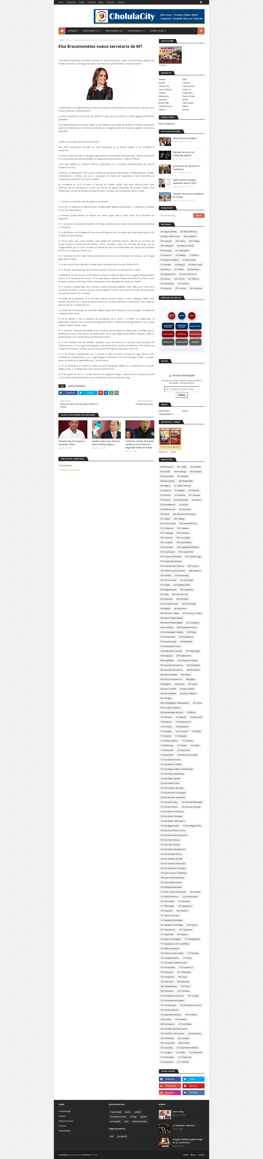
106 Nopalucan (182, 727)
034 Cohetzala (183, 533)
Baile (184, 79)
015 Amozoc (165, 495)
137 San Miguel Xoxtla (192, 826)
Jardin (185, 99)
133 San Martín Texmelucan (172, 812)
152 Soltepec (195, 892)
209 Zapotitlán (166, 1048)
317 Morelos (165, 265)
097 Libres (197, 703)
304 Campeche (190, 236)
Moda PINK (164, 103)
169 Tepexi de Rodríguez (170, 939)
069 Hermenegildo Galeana (171, 632)
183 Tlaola (182, 977)
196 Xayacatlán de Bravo (170, 1015)
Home (185, 1155)
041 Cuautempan (167, 552)
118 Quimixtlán (166, 755)
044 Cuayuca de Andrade (170, 561)
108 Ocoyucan (182, 731)
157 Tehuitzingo (167, 906)
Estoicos (162, 93)
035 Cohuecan (166, 538)
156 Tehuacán (184, 901)
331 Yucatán (180, 288)
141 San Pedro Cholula (170, 845)
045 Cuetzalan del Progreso (172, 566)
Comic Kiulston (165, 89)
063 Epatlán (165, 609)
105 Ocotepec (166, 727)
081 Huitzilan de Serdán (188, 660)
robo (126, 1121)
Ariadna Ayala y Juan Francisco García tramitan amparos (106, 443)
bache (62, 1116)
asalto (127, 1112)
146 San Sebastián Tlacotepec (173, 868)
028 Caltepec (179, 519)
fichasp (133, 1117)
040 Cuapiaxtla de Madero (188, 547)
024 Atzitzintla (185, 509)
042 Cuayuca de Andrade (170, 557)
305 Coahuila (166, 241)
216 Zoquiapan (166, 1062)
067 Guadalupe (192, 623)
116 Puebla (195, 745)
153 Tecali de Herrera (169, 897)
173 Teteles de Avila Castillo (172, 953)
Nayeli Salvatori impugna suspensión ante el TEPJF (184, 181)
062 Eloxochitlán (189, 604)
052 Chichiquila (186, 580)
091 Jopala (192, 684)
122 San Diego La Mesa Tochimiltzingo (176, 769)
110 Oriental (165, 736)
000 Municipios (166, 467)
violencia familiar (139, 1121)
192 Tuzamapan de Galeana (172, 1001)
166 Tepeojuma (185, 930)
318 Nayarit (180, 265)
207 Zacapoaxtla (167, 1043)
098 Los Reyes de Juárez (170, 708)
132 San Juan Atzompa (190, 807)
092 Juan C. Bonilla (168, 689)
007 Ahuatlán (182, 476)
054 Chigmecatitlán (182, 585)
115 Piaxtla (181, 745)
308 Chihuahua (166, 246)
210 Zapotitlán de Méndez (187, 1048)
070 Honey (191, 632)
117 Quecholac (183, 750)
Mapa (101, 2)
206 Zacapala (183, 1038)
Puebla (82, 2)
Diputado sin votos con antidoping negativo (184, 154)
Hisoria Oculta (188, 96)
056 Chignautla (186, 590)
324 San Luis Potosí (188, 274)
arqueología (65, 1111)
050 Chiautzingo (182, 575)
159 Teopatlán (166, 911)
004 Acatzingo (180, 472)
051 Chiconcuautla (168, 580)
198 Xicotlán (165, 1019)
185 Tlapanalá (183, 982)
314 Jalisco (194, 255)
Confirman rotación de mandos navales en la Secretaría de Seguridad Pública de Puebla (139, 444)
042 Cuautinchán (186, 552)
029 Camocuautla (167, 524)
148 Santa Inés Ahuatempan (172, 878)
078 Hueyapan (166, 656)
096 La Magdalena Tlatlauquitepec (174, 703)
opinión (143, 1117)
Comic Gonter (188, 86)
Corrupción (182, 342)
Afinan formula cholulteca (185, 138)
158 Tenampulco (185, 906)
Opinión (195, 342)
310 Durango (166, 251)
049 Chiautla (165, 575)
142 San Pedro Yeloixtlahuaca (172, 849)
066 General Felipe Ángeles (171, 623)
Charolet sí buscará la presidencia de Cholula (188, 195)
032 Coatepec (183, 528)
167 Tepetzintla (166, 934)
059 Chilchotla (166, 599)
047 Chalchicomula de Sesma (172, 571)
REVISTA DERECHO (167, 124)
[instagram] (170, 1092)
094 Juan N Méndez (168, 694)
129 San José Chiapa (169, 802)
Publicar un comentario (69, 470)
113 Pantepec (187, 741)
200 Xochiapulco (167, 1024)
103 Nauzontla (196, 717)
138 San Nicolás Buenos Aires (172, 830)
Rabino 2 (163, 109)
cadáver (137, 1112)
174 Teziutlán (193, 953)
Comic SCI (186, 89)
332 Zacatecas (196, 288)
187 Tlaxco (185, 986)
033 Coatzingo (166, 533)
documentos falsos (118, 1117)
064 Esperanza (180, 609)
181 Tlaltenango (184, 972)
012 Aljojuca (165, 490)
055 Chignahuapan (168, 590)
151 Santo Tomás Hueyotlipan (173, 892)
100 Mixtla (191, 712)
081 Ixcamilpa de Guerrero (171, 665)
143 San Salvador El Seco (171, 854)
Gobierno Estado (181, 326)
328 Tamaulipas (167, 284)
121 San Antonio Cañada (170, 764)
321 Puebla (179, 269)
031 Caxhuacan (167, 528)
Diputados (168, 334)
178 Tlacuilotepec (167, 967)
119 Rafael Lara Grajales (187, 755)
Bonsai (162, 83)
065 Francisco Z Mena (169, 613)
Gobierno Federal (168, 326)
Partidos (181, 334)
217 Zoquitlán (183, 1062)
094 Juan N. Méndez (188, 694)
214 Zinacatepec (167, 1057)
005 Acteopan (196, 472)
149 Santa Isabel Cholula (170, 882)
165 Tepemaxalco (167, 930)
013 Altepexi (180, 490)
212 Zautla (180, 1052)
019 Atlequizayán (181, 500)
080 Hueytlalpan (167, 660)
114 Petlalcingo (166, 745)
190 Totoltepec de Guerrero (172, 996)
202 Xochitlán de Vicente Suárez (173, 1029)
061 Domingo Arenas (169, 604)
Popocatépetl (115, 1112)
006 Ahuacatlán (167, 476)
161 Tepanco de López (169, 915)
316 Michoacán (188, 260)
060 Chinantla (182, 599)
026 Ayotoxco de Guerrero (184, 514)
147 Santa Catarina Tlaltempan (173, 873)
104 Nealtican (166, 722)
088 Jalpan (190, 679)
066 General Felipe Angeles (171, 618)
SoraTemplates (74, 1155)
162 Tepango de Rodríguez (171, 920)
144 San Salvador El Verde (171, 859)
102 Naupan (181, 717)
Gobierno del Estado (82, 40)
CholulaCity (71, 2)
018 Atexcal (165, 500)
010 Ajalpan (165, 486)
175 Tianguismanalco (169, 958)
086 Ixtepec (186, 675)
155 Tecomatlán (167, 901)
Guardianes (187, 93)
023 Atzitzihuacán (167, 509)
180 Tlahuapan (166, 972)
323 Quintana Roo (168, 274)
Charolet (186, 83)
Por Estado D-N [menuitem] (113, 31)
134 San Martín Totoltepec (171, 816)
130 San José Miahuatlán (191, 802)
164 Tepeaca (192, 925)
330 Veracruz (166, 288)
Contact (201, 1155)
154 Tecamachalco (190, 897)
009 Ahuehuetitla (186, 481)
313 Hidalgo (181, 255)
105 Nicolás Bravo (183, 722)
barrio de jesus (66, 1121)
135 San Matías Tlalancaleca (172, 821)
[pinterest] (193, 1085)
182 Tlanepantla (167, 977)
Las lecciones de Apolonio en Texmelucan (186, 167)
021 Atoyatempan (167, 505)
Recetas (185, 109)
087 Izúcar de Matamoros (171, 679)
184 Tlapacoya (166, 982)
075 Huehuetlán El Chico (170, 646)
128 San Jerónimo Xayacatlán (172, 797)
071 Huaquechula (167, 637)
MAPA (182, 315)
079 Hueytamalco (183, 656)
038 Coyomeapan (183, 542)
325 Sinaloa (165, 279)
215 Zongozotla (184, 1057)
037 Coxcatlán (166, 542)
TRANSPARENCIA (166, 414)
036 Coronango (183, 538)
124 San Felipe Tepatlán (170, 779)
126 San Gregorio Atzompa (172, 788)
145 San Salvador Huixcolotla (172, 864)
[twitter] (193, 1079)
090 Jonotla (179, 684)
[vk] (193, 1092)
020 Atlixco (196, 500)
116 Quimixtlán (166, 750)
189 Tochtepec (183, 991)
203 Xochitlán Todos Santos (172, 1034)
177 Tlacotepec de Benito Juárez (173, 963)
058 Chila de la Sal (180, 594)
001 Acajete (182, 467)
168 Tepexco (182, 934)
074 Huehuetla (186, 642)
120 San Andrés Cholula (170, 760)
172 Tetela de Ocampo (169, 949)
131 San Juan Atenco (169, 807)
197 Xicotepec (191, 1015)
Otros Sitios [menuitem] (157, 31)
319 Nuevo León (195, 265)
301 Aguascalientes (168, 232)
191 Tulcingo (193, 996)
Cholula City (164, 86)
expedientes (65, 1131)
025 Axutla (164, 514)
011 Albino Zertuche (182, 486)
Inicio (60, 2)
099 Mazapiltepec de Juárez (171, 712)
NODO (192, 315)
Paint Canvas (187, 103)
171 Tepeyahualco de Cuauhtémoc (174, 944)
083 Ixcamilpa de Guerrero (171, 670)
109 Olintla (196, 731)
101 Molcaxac (166, 717)
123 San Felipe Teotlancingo (172, 774)
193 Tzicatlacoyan (168, 1005)
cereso (63, 1126)
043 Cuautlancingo (193, 557)
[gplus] (170, 1085)
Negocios (168, 342)
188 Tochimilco (167, 991)
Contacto (92, 2)
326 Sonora (179, 279)
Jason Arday (178, 1111)
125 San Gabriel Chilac (169, 783)
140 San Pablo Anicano (170, 840)
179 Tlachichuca (186, 967)
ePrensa (121, 2)
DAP (112, 1136)
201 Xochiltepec (185, 1024)
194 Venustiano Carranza (190, 1005)
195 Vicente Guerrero (169, 1010)
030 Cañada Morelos (188, 524)
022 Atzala (183, 505)
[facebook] (201, 2)
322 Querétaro (193, 269)
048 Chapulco (195, 571)
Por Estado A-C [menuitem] (91, 31)
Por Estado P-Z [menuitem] (135, 31)
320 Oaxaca (165, 269)
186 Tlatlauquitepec (168, 986)
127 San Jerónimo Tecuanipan (173, 793)
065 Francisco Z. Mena (192, 613)
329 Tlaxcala (183, 284)
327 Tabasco (193, 279)
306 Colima (180, 241)
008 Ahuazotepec (167, 481)
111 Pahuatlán (181, 736)
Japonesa (163, 99)
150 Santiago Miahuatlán (171, 887)
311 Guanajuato (182, 251)
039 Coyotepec (166, 547)
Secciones (110, 2)
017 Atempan (194, 495)
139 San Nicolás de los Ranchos (173, 835)
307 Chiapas (194, 241)
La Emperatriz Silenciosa (184, 1125)
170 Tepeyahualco (192, 939)
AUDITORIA (164, 411)
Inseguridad (195, 334)
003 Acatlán (165, 472)
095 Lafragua (166, 698)
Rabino (185, 106)
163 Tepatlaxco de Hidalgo (171, 925)
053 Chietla (165, 585)
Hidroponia (164, 96)
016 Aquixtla (180, 495)
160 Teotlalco (182, 911)
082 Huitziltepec (193, 665)
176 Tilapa (187, 958)
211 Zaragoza (166, 1052)
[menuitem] (61, 30)
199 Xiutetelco (181, 1019)
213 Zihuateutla (195, 1052)
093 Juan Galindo (187, 689)
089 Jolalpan (165, 684)
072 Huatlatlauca (186, 637)
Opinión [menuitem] (72, 31)
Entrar (182, 395)
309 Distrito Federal (185, 246)
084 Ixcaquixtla (193, 670)
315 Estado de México (169, 260)
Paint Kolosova (165, 106)
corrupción (122, 1136)
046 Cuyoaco (193, 566)
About (193, 1155)
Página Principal (65, 40)
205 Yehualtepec (167, 1038)
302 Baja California (188, 232)
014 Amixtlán (193, 490)
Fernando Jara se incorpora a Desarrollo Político (71, 443)
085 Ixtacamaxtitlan (168, 675)
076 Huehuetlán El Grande (171, 651)
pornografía (115, 1121)
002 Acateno (195, 467)
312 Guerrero (166, 255)
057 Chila (164, 594)
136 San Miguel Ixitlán (169, 826)
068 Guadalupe (166, 627)
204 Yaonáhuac (194, 1034)
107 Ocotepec (166, 731)
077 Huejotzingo (193, 651)
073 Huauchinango (168, 642)
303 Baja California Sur (170, 236)
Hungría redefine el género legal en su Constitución (187, 1141)
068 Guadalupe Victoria (187, 627)
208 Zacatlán (183, 1043)
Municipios (195, 326)
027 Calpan (165, 519)
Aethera (162, 79)
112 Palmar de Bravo (169, 741)
